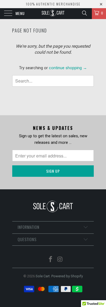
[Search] (84, 13)
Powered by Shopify (67, 276)
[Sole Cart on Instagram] (60, 260)
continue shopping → (68, 67)
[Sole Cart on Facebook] (51, 260)
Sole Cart (43, 276)
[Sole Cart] (53, 13)
